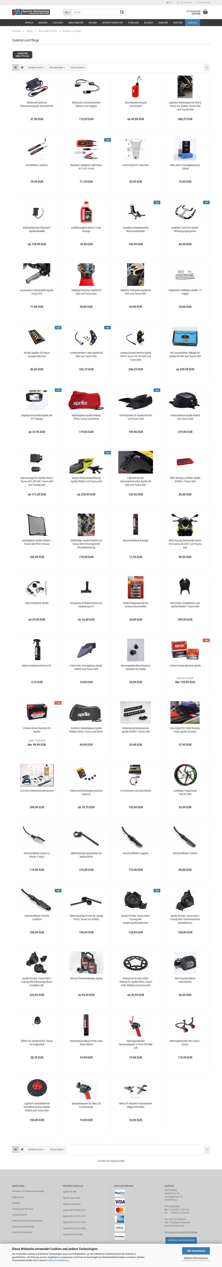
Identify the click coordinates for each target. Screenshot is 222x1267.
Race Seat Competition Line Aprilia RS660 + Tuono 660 (185, 605)
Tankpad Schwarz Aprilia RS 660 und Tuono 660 (86, 292)
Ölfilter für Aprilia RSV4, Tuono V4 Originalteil (37, 1043)
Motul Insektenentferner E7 (36, 665)
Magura (42, 22)
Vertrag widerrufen (181, 1240)
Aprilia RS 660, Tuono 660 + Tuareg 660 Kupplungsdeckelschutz (135, 919)
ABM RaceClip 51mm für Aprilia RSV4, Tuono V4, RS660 (86, 917)
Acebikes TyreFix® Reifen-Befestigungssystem (185, 229)
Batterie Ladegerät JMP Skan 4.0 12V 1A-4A (86, 167)
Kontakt (193, 22)
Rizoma (93, 22)
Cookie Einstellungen (22, 1232)
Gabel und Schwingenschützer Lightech (86, 792)
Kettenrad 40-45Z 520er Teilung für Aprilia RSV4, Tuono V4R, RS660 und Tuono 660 (135, 982)
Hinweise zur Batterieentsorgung (28, 1191)
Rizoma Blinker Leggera (135, 853)
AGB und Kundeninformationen (27, 1220)
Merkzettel (204, 2)
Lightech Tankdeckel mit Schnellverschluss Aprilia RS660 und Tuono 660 (37, 1107)
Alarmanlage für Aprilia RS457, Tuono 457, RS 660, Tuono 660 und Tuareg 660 (36, 481)
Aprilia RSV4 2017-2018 (74, 1222)
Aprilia (29, 22)
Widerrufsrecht (19, 1214)
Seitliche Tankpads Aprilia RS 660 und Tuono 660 (135, 292)
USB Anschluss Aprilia (37, 603)
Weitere (177, 22)
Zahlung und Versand (22, 1209)
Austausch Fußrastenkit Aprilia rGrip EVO (36, 292)
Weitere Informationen (196, 1258)
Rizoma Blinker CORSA (185, 853)
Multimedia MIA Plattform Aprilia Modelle (37, 229)
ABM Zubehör (75, 22)
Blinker (148, 22)
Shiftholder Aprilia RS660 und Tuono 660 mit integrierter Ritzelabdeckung (86, 544)
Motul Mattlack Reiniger (135, 540)
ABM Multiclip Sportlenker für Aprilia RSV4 (86, 855)
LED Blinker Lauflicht (37, 165)
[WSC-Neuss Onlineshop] (35, 12)
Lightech (58, 22)
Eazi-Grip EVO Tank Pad (135, 165)
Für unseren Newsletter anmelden (181, 1232)
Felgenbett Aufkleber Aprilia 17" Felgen (185, 292)
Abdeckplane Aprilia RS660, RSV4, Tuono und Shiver (86, 417)
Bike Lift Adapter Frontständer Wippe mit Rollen (135, 1105)
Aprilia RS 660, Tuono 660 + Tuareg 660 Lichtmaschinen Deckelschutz (185, 919)
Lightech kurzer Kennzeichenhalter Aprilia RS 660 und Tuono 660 (135, 481)
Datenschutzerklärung (58, 1260)
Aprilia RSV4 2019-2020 (74, 1228)
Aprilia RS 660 (69, 1191)
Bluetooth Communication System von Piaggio (86, 104)
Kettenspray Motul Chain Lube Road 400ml (86, 1043)
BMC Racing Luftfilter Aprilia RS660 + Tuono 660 (185, 479)
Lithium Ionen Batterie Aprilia (185, 665)
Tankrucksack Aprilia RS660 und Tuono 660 (185, 417)
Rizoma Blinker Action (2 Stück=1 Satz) (37, 855)
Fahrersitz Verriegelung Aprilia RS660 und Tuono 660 (86, 667)
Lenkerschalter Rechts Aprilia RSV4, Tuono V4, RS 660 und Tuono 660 (135, 356)
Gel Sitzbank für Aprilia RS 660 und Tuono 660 (135, 417)
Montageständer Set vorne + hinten (185, 1043)
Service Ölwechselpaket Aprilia (86, 978)
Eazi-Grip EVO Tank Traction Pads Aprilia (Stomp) (185, 730)
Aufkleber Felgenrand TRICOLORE (185, 792)
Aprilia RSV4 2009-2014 (74, 1210)
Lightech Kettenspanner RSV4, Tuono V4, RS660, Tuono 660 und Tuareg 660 (185, 106)
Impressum (17, 1197)
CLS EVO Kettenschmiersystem (37, 790)
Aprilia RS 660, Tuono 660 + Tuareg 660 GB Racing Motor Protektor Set (36, 982)
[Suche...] (122, 12)
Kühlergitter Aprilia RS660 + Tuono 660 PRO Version (37, 542)
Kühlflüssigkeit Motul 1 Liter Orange (86, 229)
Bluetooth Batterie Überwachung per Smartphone (36, 104)
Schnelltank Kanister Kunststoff (136, 104)
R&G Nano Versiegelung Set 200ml (185, 167)
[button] (169, 2)
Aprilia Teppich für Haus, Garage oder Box (37, 354)
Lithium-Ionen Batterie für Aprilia (37, 730)
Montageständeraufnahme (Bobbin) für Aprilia (135, 667)
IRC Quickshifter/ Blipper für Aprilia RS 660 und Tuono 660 (185, 354)
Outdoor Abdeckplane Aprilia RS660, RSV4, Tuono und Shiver (86, 730)
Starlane (133, 22)
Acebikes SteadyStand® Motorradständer (136, 229)
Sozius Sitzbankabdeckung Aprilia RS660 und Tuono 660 (86, 479)
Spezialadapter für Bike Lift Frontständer (86, 1105)
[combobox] (36, 67)
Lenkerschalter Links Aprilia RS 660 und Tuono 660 (86, 354)
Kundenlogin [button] (185, 2)
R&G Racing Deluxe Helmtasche (185, 980)
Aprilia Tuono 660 (71, 1198)
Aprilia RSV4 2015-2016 (74, 1216)
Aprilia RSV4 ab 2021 (73, 1234)
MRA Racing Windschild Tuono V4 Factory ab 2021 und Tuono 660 (185, 544)
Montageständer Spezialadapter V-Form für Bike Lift (135, 1044)
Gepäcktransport (112, 22)
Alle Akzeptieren (196, 1250)
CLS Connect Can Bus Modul (135, 790)
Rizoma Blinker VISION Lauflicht (37, 917)
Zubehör (163, 22)
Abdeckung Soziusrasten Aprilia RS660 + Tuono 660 (136, 730)
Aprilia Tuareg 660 (71, 1204)
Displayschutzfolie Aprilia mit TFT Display (36, 417)
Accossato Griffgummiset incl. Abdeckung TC (86, 605)
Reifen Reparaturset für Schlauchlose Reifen (135, 605)
